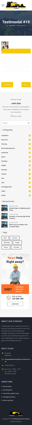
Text (2, 182)
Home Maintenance (8, 148)
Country (14, 238)
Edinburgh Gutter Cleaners (21, 419)
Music (3, 157)
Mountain (7, 242)
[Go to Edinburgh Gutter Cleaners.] (7, 25)
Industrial (4, 153)
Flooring (4, 144)
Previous (8, 84)
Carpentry (4, 135)
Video (3, 191)
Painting (4, 161)
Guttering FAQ (7, 390)
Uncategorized (6, 187)
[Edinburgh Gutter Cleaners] (16, 5)
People (3, 165)
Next (25, 84)
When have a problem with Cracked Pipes (18, 226)
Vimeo (6, 247)
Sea (2, 178)
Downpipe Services (9, 397)
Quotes (3, 174)
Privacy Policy (7, 386)
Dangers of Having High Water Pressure (19, 217)
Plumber (4, 170)
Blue (5, 238)
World (3, 195)
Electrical (4, 140)
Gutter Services (8, 400)
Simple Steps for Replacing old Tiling (19, 209)
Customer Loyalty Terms (11, 393)
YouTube (16, 247)
